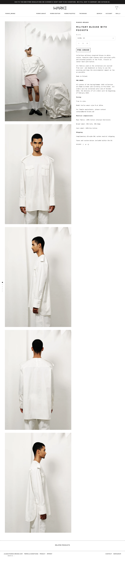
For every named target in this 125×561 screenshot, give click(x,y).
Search (99, 13)
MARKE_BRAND (10, 13)
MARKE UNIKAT (41, 13)
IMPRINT (49, 554)
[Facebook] (83, 144)
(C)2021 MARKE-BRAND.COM (13, 554)
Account (109, 13)
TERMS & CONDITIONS (31, 554)
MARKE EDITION (55, 13)
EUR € (116, 8)
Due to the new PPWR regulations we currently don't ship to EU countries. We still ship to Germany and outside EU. (62, 2)
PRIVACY (42, 554)
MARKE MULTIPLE (69, 13)
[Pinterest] (88, 144)
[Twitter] (85, 144)
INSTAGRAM (117, 554)
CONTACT (108, 554)
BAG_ (118, 13)
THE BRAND (83, 13)
